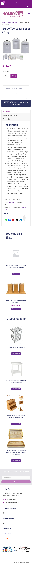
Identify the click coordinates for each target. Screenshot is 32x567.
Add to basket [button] (16, 353)
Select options (16, 309)
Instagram (9, 210)
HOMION (8, 22)
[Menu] (27, 6)
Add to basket (14, 76)
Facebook (24, 207)
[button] (26, 40)
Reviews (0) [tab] (6, 119)
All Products (15, 22)
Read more (16, 274)
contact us (11, 202)
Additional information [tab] (10, 115)
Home (3, 22)
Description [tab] (6, 111)
